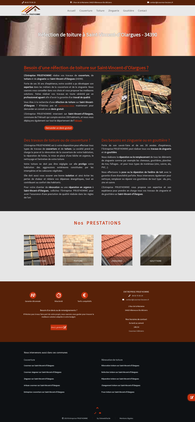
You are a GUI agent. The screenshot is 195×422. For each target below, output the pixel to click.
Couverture (29, 359)
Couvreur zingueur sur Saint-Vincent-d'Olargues (42, 372)
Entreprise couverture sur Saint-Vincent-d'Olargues (44, 392)
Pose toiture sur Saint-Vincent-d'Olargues (117, 392)
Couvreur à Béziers (136, 331)
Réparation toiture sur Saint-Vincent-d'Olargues (120, 379)
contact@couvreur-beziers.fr (161, 2)
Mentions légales (126, 418)
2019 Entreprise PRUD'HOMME (76, 418)
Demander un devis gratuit (59, 127)
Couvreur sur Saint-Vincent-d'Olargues (39, 365)
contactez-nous (66, 105)
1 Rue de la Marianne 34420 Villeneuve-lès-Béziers (92, 2)
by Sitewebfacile (103, 418)
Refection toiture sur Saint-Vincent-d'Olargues (119, 372)
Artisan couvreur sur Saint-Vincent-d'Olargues (42, 385)
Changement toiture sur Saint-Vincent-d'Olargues (120, 385)
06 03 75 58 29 (30, 2)
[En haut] (97, 408)
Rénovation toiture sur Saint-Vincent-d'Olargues (120, 365)
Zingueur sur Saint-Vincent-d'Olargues (39, 379)
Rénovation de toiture (112, 359)
